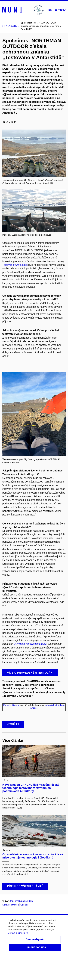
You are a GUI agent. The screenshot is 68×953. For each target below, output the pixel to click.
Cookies (24, 904)
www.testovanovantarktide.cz (30, 643)
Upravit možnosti (16, 933)
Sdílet (14, 724)
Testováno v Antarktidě (15, 264)
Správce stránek (10, 904)
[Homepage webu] (23, 10)
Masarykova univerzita (21, 901)
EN (50, 9)
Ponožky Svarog (11, 705)
